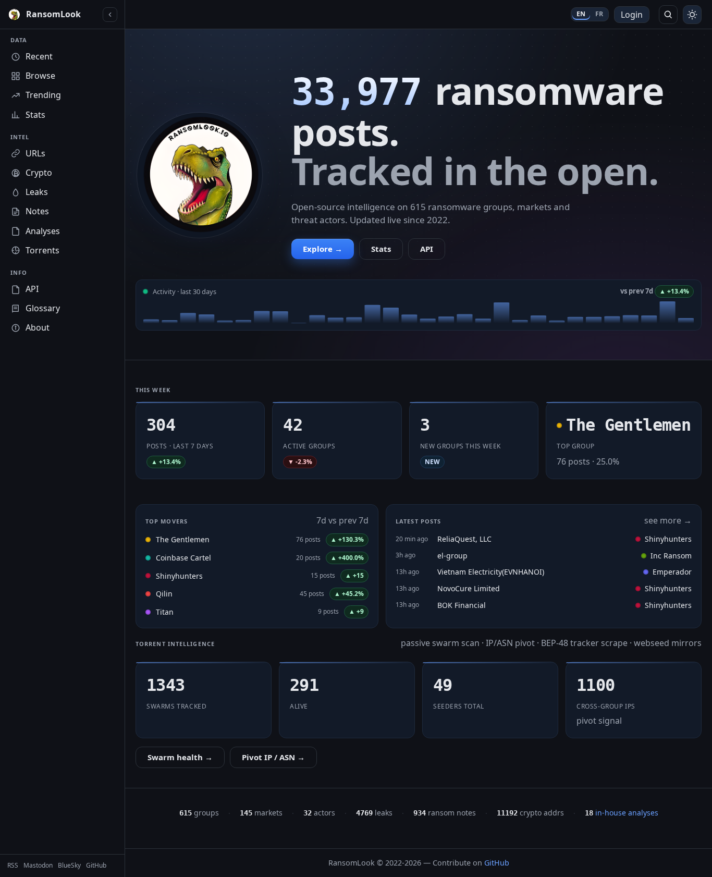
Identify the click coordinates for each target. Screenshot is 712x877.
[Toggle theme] (692, 14)
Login (632, 14)
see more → (668, 520)
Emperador (672, 572)
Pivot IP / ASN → (273, 757)
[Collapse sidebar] (110, 14)
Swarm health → (180, 757)
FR (599, 13)
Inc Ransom (671, 556)
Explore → (322, 248)
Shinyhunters (179, 576)
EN (581, 13)
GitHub (496, 863)
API (426, 248)
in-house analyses (621, 813)
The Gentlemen (183, 539)
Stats (381, 248)
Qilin (164, 594)
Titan (165, 612)
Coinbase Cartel (183, 558)
